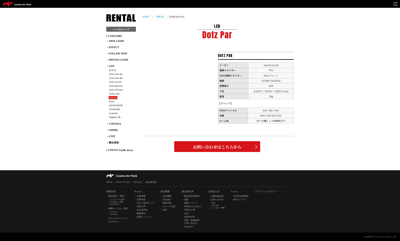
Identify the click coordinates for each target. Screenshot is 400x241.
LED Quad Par (115, 86)
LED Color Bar (116, 78)
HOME (145, 16)
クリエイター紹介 (117, 199)
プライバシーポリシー (266, 191)
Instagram (188, 226)
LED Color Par (116, 74)
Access (234, 191)
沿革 (165, 210)
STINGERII (114, 109)
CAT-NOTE (114, 204)
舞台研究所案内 (192, 196)
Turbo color (114, 94)
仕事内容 (141, 199)
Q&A (186, 213)
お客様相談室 (217, 196)
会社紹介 (167, 199)
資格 (186, 199)
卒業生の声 (189, 210)
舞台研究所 (151, 182)
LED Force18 (115, 82)
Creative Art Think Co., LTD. (386, 237)
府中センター (239, 199)
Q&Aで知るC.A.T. (145, 203)
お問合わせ (214, 191)
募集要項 (141, 213)
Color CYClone (116, 90)
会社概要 (165, 191)
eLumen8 (113, 113)
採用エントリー (144, 217)
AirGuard (113, 214)
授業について (190, 203)
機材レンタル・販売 (118, 208)
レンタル (113, 212)
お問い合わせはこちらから (217, 147)
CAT (17, 4)
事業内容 (167, 203)
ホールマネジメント (118, 218)
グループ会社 (169, 206)
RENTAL (160, 16)
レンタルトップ (121, 29)
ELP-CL (113, 70)
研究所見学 (189, 217)
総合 (213, 203)
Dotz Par (113, 98)
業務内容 (111, 191)
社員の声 (141, 206)
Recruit (137, 191)
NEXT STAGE (123, 182)
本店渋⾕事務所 (241, 196)
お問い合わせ (217, 199)
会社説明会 (142, 210)
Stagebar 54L (115, 117)
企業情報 (141, 196)
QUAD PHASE (116, 105)
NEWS (109, 182)
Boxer (111, 101)
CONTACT (120, 150)
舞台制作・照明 (116, 196)
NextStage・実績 (116, 202)
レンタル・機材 (218, 208)
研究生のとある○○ (193, 206)
